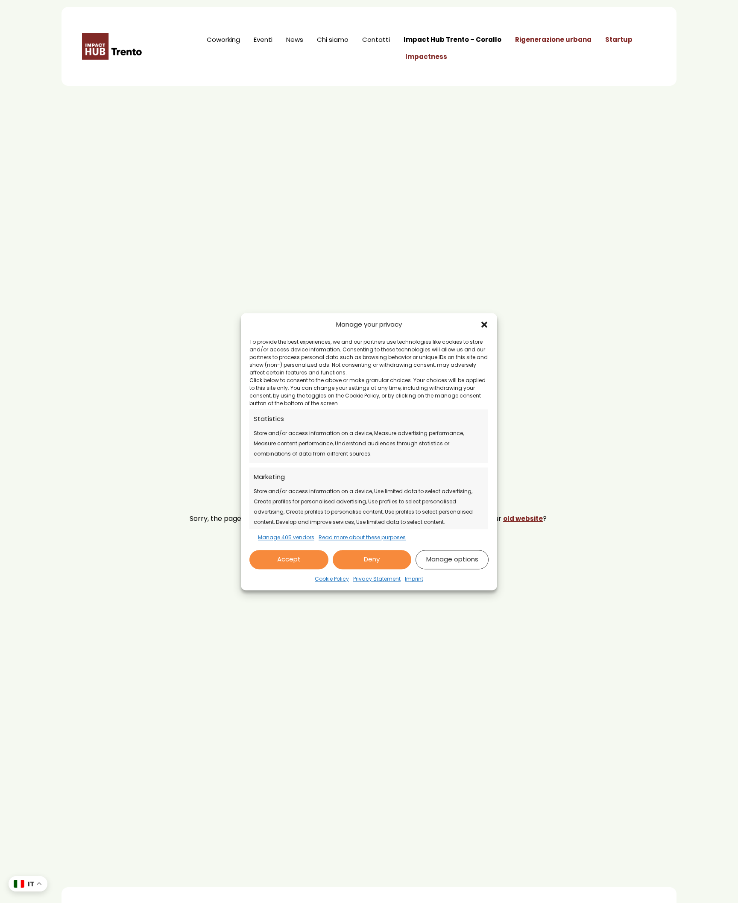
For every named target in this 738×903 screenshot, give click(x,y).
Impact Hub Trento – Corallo (452, 39)
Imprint (414, 578)
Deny (372, 559)
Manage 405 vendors (286, 537)
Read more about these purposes (362, 537)
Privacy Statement (377, 578)
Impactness (426, 56)
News (294, 39)
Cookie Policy (332, 578)
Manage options (452, 559)
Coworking (223, 39)
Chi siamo (332, 39)
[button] (484, 324)
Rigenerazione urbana (553, 39)
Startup (619, 39)
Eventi (263, 39)
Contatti (376, 39)
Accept (289, 559)
